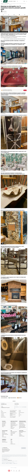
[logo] (5, 1)
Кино (11, 430)
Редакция (2, 411)
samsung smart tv (15, 463)
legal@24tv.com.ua (10, 460)
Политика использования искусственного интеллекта (13, 411)
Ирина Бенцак (4, 11)
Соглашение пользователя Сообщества (13, 414)
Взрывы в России (13, 427)
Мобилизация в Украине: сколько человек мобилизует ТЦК (22, 427)
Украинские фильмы (13, 432)
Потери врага (12, 428)
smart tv (11, 463)
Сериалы (12, 435)
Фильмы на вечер (13, 433)
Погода (3, 426)
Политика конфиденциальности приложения (13, 413)
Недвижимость (2, 3)
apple (7, 463)
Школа (20, 433)
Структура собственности (21, 412)
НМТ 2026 (20, 434)
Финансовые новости (4, 433)
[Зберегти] (24, 14)
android (4, 463)
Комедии (12, 434)
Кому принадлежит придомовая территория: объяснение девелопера (14, 38)
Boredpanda (5, 12)
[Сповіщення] (26, 1)
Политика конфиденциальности (13, 410)
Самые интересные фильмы (14, 431)
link (14, 407)
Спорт (11, 439)
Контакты (20, 410)
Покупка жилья (10, 1)
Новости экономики (4, 430)
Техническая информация (12, 417)
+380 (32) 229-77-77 (6, 459)
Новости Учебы (21, 430)
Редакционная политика (3, 412)
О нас (1, 410)
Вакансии (20, 411)
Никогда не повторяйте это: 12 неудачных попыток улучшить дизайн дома (18, 3)
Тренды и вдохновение (7, 3)
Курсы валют (3, 432)
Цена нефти (3, 431)
